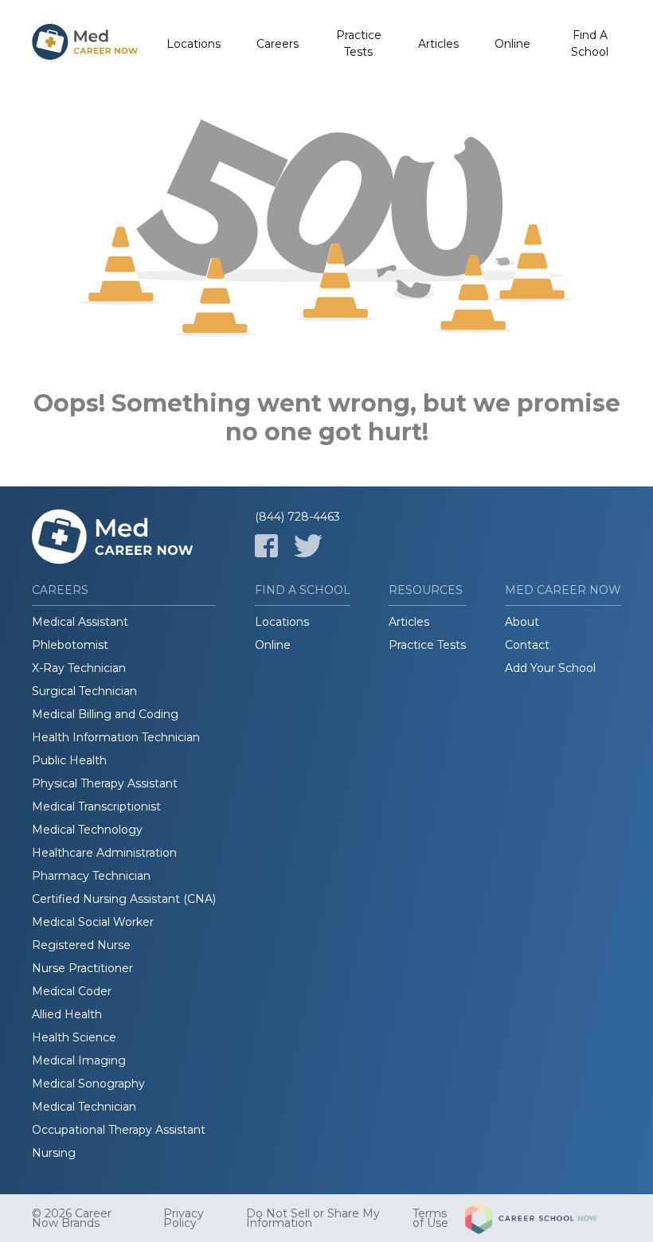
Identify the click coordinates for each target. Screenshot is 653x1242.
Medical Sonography (88, 1083)
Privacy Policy (183, 1218)
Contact (527, 645)
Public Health (69, 760)
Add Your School (550, 668)
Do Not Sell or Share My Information (313, 1218)
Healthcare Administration (104, 853)
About (522, 622)
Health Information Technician (116, 737)
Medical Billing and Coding (105, 714)
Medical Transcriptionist (96, 806)
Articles (438, 44)
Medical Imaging (79, 1060)
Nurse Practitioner (82, 968)
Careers (277, 44)
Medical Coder (71, 991)
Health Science (74, 1037)
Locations (193, 44)
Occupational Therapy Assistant (118, 1130)
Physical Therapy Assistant (105, 783)
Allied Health (67, 1014)
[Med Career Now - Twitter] (308, 545)
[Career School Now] (543, 1218)
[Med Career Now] (85, 44)
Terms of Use (430, 1218)
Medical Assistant (80, 622)
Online (512, 44)
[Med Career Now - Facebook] (266, 545)
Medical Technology (87, 829)
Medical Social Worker (93, 922)
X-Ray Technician (79, 668)
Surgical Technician (84, 691)
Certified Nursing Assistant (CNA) (124, 899)
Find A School (589, 43)
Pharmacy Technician (91, 876)
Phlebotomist (70, 645)
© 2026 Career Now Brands (71, 1218)
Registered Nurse (81, 945)
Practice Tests (358, 43)
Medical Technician (84, 1106)
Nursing (54, 1153)
